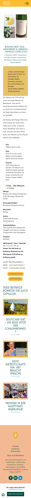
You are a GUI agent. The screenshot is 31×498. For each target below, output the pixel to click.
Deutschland (22, 55)
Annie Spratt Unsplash (16, 265)
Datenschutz (15, 451)
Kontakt (15, 446)
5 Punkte (8, 186)
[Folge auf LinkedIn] (20, 478)
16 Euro (11, 188)
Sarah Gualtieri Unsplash (17, 268)
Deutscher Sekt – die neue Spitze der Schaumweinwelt (15, 325)
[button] (3, 495)
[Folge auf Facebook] (11, 478)
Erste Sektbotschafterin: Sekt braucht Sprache (15, 367)
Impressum (15, 449)
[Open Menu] (27, 3)
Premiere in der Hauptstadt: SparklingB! (15, 406)
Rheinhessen (8, 60)
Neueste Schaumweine (18, 57)
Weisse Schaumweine (20, 60)
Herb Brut (7, 57)
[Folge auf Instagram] (15, 478)
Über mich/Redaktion (15, 456)
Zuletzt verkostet (15, 62)
